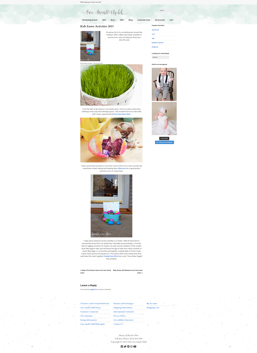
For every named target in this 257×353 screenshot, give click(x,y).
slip (153, 38)
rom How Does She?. (122, 114)
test (153, 34)
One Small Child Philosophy (92, 324)
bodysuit (155, 47)
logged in (93, 289)
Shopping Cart (153, 307)
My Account (160, 20)
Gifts (122, 20)
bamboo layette (157, 42)
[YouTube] (134, 347)
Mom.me (122, 168)
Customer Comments (89, 312)
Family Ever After (111, 256)
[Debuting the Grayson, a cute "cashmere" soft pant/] (164, 84)
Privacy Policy (120, 316)
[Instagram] (131, 347)
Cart (171, 20)
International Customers (124, 312)
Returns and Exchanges (124, 303)
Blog (131, 20)
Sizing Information (88, 320)
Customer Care (143, 20)
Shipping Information (123, 307)
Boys (113, 20)
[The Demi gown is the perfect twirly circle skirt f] (164, 118)
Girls (104, 20)
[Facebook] (122, 347)
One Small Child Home (90, 307)
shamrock (155, 30)
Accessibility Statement (123, 320)
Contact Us (118, 324)
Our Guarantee (86, 316)
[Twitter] (125, 347)
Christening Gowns (89, 20)
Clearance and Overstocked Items (94, 303)
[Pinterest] (128, 347)
